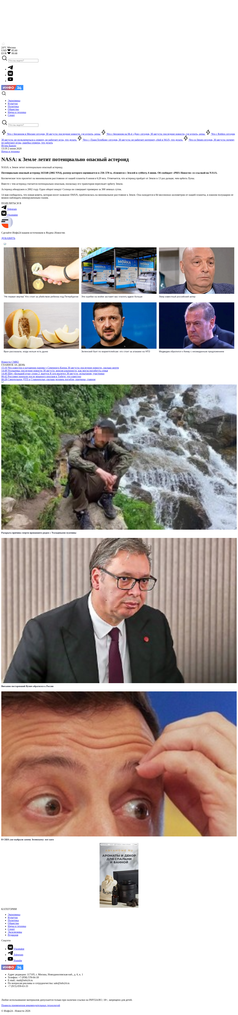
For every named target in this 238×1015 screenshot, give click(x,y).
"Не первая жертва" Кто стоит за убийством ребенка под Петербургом (41, 296)
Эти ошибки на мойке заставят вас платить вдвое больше (111, 296)
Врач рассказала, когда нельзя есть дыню (26, 351)
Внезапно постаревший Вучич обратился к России (27, 686)
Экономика (14, 914)
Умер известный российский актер (177, 296)
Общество (13, 923)
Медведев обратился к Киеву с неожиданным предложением (191, 351)
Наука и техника (10, 151)
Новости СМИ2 (10, 362)
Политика (13, 920)
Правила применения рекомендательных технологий (30, 1005)
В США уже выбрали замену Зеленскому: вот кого (27, 839)
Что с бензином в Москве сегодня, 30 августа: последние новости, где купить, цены (53, 134)
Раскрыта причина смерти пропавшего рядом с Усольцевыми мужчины (38, 533)
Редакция (13, 935)
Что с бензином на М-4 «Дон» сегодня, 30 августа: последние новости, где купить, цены (155, 134)
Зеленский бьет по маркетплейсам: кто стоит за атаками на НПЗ (115, 351)
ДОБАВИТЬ (8, 238)
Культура (13, 917)
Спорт (11, 929)
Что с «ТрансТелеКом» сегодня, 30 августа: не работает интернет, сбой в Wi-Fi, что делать (132, 139)
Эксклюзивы (15, 932)
